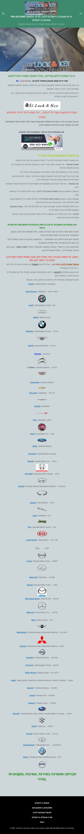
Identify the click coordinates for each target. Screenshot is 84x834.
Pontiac (29, 658)
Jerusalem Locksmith (42, 808)
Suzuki (16, 714)
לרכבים (57, 272)
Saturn (30, 688)
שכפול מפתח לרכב (70, 264)
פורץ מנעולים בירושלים (42, 817)
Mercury (30, 612)
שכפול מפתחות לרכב (69, 122)
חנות (42, 822)
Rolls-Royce (31, 673)
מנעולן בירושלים (42, 803)
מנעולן (35, 264)
